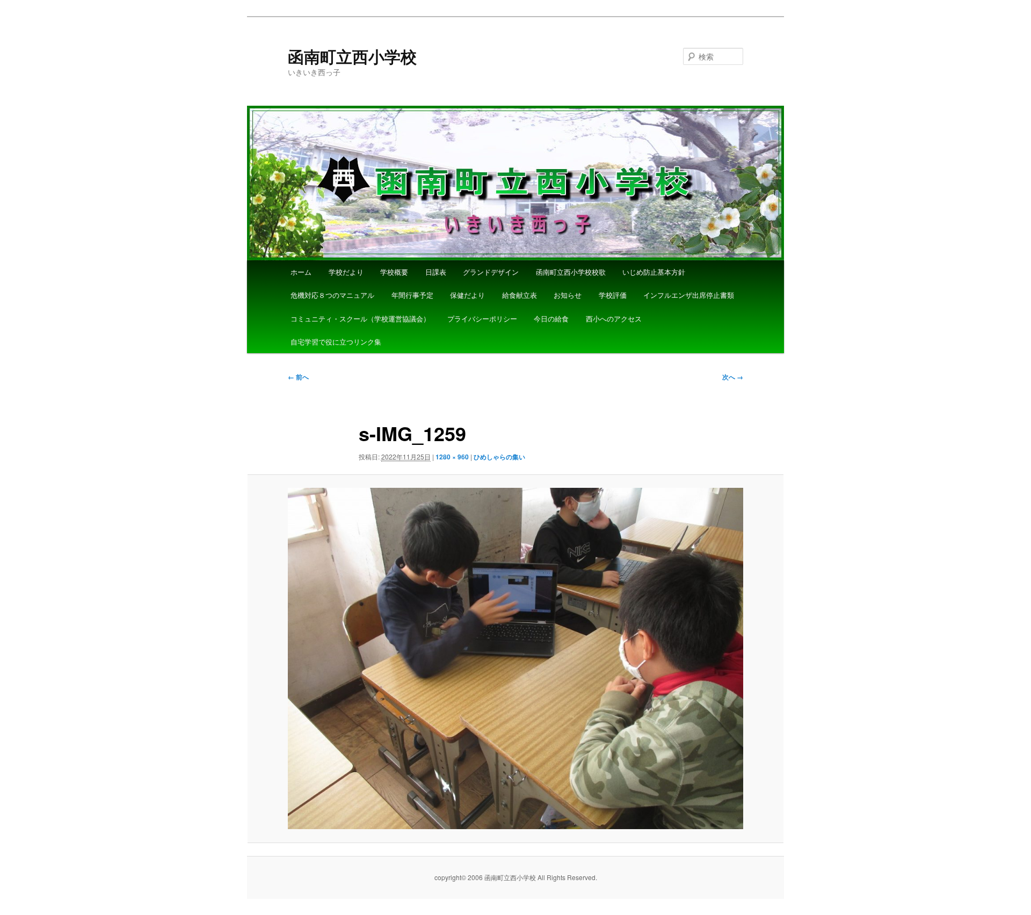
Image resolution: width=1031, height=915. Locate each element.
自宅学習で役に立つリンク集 (336, 341)
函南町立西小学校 (352, 56)
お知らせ (568, 295)
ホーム (301, 272)
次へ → (732, 377)
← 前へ (298, 377)
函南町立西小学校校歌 (571, 272)
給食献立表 (519, 295)
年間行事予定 (412, 295)
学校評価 (613, 295)
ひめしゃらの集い (499, 457)
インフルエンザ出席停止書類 (688, 295)
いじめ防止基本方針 (653, 272)
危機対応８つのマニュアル (332, 295)
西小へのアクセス (614, 318)
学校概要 (394, 272)
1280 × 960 (452, 457)
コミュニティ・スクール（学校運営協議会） (360, 318)
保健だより (467, 295)
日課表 (435, 272)
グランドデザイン (491, 272)
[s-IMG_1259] (515, 658)
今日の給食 (551, 318)
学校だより (346, 272)
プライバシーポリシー (482, 318)
